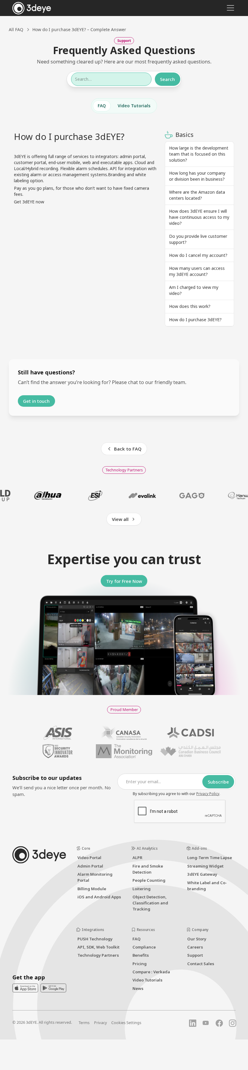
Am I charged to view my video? (193, 290)
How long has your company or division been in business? (197, 176)
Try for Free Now (124, 581)
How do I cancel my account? (198, 255)
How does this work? (189, 306)
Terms (84, 1022)
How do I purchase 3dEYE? (195, 319)
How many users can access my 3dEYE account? (197, 271)
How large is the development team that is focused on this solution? (198, 154)
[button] (229, 8)
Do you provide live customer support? (198, 239)
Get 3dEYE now (29, 202)
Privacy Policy (207, 793)
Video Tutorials (134, 105)
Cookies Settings (126, 1022)
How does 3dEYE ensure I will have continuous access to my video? (199, 217)
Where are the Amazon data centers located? (197, 195)
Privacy (100, 1022)
